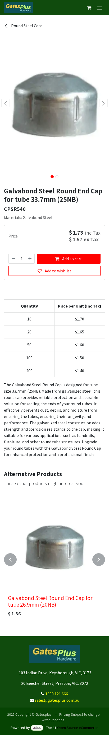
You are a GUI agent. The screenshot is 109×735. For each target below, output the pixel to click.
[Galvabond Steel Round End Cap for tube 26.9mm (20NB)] (54, 546)
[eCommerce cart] (89, 7)
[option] (54, 559)
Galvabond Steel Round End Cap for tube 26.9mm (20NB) (50, 601)
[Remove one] (13, 258)
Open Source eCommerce (77, 727)
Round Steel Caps (26, 25)
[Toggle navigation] (99, 7)
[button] (5, 103)
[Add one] (30, 258)
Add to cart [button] (71, 258)
